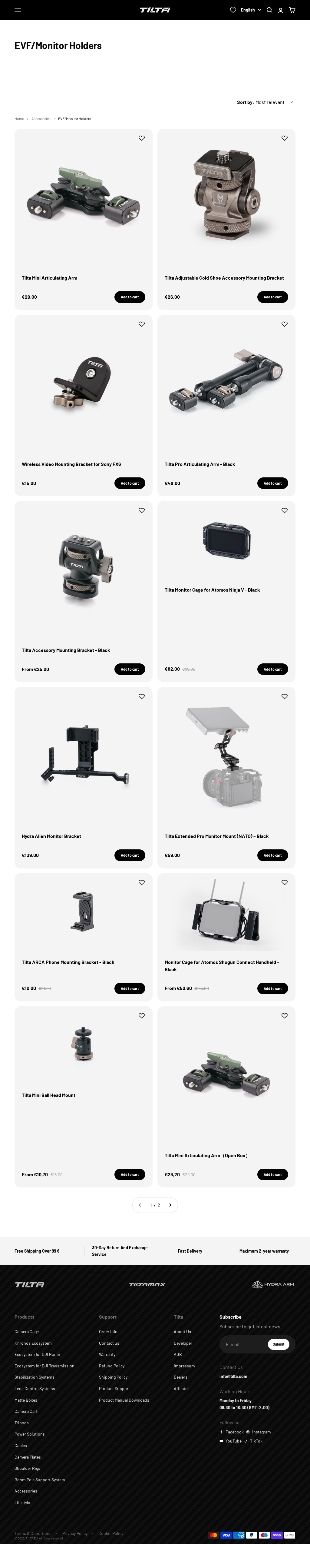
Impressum (184, 1365)
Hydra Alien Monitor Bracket (51, 836)
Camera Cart (26, 1411)
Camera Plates (28, 1456)
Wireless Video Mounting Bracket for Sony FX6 (71, 464)
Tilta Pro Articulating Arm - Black (200, 464)
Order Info (108, 1331)
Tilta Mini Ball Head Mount (48, 1095)
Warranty (107, 1354)
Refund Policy (111, 1365)
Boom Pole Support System (40, 1479)
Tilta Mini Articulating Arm (49, 278)
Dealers (180, 1377)
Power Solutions (30, 1433)
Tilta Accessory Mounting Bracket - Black (66, 650)
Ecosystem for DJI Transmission (44, 1365)
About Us (182, 1331)
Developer (183, 1343)
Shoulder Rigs (27, 1468)
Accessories (41, 118)
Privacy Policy (74, 1533)
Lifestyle (22, 1502)
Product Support (114, 1388)
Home (19, 118)
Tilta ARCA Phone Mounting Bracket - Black (68, 962)
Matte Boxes (26, 1400)
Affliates (182, 1388)
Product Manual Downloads (124, 1400)
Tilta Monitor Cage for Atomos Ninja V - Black (212, 590)
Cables (21, 1445)
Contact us (109, 1343)
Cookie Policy (110, 1533)
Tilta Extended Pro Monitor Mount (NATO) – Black (217, 836)
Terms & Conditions (33, 1533)
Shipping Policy (113, 1377)
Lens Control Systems (35, 1388)
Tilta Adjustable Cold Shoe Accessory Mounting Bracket (224, 278)
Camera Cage (27, 1331)
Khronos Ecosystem (33, 1343)
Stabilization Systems (34, 1377)
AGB (178, 1354)
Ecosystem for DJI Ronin (37, 1354)
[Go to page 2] (170, 1205)
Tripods (22, 1422)
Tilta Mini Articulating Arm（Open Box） (207, 1155)
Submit (281, 1345)
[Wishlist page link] (233, 10)
